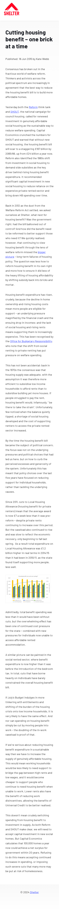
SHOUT (14, 111)
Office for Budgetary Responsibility (31, 341)
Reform (33, 107)
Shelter (34, 892)
